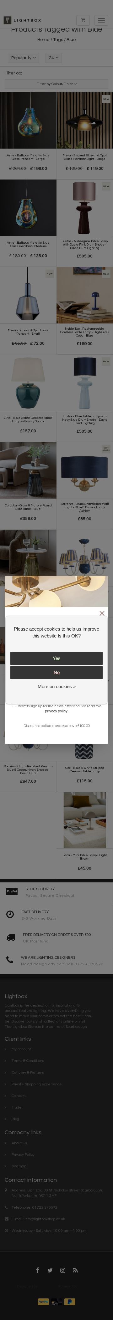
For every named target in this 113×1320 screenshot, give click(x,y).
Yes (57, 658)
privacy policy (56, 711)
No (57, 672)
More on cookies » (57, 686)
